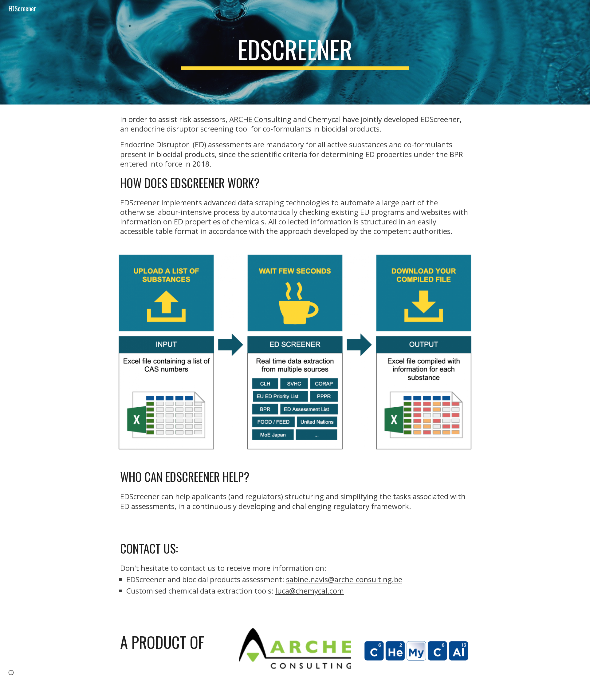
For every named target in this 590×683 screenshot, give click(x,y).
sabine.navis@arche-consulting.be (344, 579)
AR (233, 119)
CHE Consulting (264, 119)
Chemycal (324, 119)
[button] (11, 672)
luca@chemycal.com (309, 591)
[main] (295, 52)
